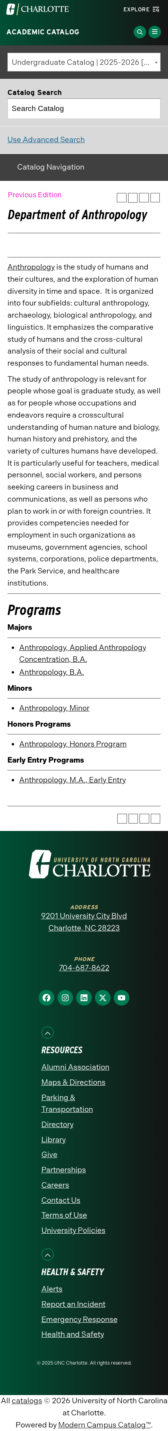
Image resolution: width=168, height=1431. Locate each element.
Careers (55, 1185)
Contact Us (60, 1200)
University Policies (73, 1230)
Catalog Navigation (50, 167)
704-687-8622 (84, 967)
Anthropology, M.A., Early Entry (72, 779)
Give (49, 1154)
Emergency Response (79, 1319)
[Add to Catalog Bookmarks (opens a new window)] (122, 198)
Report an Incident (73, 1304)
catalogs (27, 1400)
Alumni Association (75, 1067)
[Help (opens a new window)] (155, 198)
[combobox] (84, 62)
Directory (57, 1124)
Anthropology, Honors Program (73, 744)
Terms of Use (64, 1215)
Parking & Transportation (67, 1103)
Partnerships (63, 1169)
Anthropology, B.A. (51, 672)
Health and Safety (72, 1334)
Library (53, 1139)
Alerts (52, 1289)
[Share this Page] (133, 198)
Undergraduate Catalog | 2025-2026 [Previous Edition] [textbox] (86, 62)
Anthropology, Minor (54, 708)
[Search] (151, 108)
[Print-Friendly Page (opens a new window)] (144, 198)
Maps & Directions (73, 1082)
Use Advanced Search (46, 139)
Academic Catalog (42, 32)
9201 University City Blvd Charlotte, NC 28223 (84, 922)
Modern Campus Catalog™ (104, 1424)
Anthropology (31, 267)
